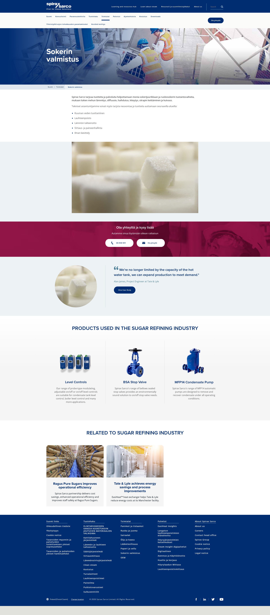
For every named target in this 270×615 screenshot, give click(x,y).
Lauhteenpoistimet (94, 578)
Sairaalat (125, 535)
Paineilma (89, 582)
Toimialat (60, 87)
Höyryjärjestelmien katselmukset (168, 541)
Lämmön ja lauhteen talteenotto (95, 545)
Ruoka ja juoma (129, 530)
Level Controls (76, 382)
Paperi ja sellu (128, 548)
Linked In (204, 599)
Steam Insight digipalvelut (172, 546)
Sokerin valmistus (130, 553)
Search (222, 7)
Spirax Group (202, 539)
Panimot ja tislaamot (132, 526)
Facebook (196, 599)
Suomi (50, 87)
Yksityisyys (52, 530)
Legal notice (201, 553)
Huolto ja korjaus (167, 560)
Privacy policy (202, 548)
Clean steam (90, 565)
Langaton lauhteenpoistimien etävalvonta (168, 533)
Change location (77, 599)
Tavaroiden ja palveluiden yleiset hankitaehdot (60, 552)
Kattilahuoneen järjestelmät (92, 538)
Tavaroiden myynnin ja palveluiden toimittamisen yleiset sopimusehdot (58, 543)
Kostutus (88, 569)
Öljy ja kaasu (128, 539)
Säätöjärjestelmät (93, 551)
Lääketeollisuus (129, 544)
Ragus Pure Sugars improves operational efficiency (75, 485)
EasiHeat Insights (167, 526)
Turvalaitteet (91, 574)
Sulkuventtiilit (91, 591)
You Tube (221, 599)
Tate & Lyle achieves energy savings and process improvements (135, 487)
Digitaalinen (164, 551)
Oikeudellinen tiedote (58, 526)
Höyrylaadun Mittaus (169, 564)
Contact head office (205, 535)
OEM (123, 557)
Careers (199, 530)
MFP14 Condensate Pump (194, 382)
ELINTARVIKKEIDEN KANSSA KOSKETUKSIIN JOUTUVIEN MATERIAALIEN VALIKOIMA (98, 530)
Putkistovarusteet (93, 587)
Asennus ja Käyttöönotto (171, 555)
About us (200, 526)
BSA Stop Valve (135, 382)
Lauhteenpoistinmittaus (171, 569)
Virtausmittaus (92, 556)
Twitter (213, 599)
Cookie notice (53, 535)
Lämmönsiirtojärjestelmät (98, 560)
